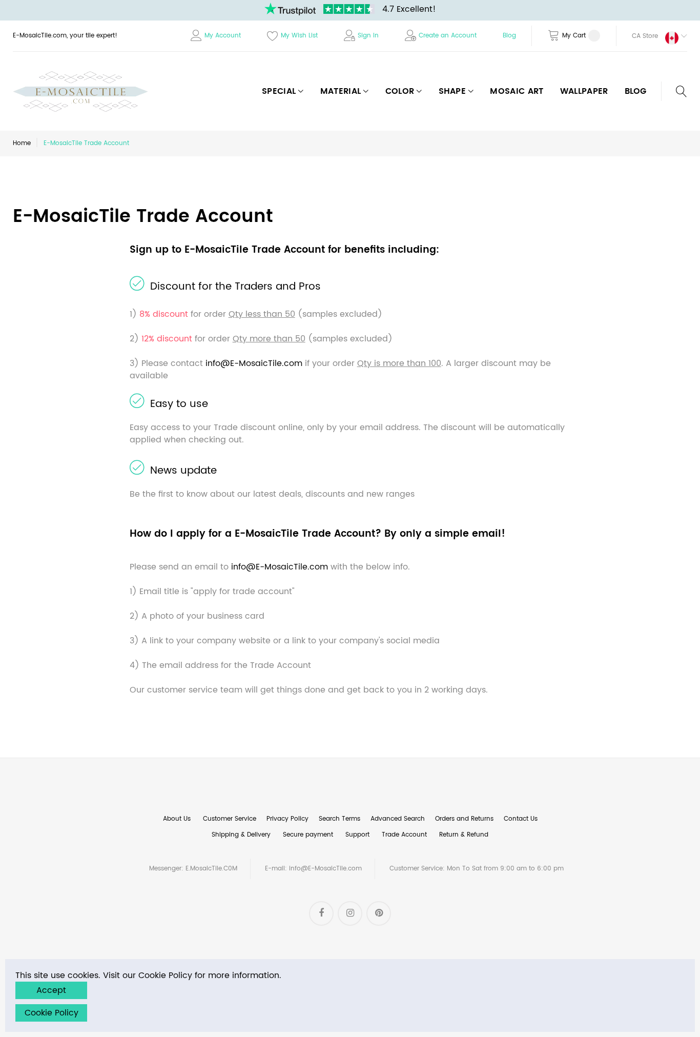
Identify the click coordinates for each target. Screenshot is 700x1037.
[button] (651, 36)
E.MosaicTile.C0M (211, 868)
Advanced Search (397, 819)
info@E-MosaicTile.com (253, 363)
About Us (177, 819)
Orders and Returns (464, 819)
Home (22, 143)
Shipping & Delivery (241, 835)
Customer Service (229, 819)
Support (357, 835)
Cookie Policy (51, 1013)
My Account (222, 35)
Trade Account (404, 835)
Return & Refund (463, 835)
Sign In (368, 35)
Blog (509, 35)
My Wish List (299, 35)
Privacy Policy (287, 819)
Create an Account (448, 35)
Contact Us (521, 819)
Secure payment (308, 835)
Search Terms (339, 819)
